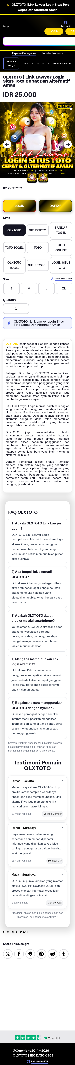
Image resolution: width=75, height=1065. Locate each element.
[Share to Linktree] (30, 953)
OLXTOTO (12, 343)
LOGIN (54, 31)
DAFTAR (55, 206)
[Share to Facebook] (19, 953)
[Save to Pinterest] (41, 953)
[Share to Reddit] (52, 953)
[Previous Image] (7, 144)
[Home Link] (27, 27)
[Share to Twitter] (8, 953)
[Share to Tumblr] (64, 953)
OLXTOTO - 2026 (15, 932)
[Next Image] (68, 144)
